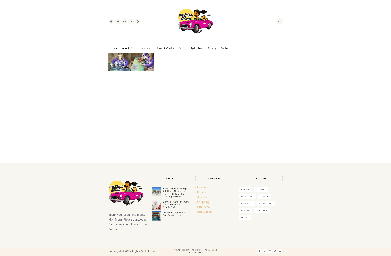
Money (212, 48)
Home (114, 48)
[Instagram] (131, 21)
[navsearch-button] (279, 21)
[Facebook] (111, 21)
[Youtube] (124, 21)
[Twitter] (118, 21)
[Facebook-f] (260, 251)
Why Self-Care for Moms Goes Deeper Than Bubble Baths (176, 204)
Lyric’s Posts (197, 48)
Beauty (182, 48)
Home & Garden (165, 48)
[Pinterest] (138, 21)
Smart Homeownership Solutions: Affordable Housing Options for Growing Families (175, 192)
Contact (225, 48)
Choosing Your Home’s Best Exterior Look (174, 214)
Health (144, 48)
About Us (127, 48)
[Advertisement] (195, 118)
